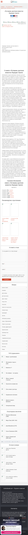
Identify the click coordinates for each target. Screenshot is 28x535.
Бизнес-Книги (5, 287)
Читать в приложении (8, 54)
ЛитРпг (3, 315)
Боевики (4, 290)
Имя (3, 263)
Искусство (4, 301)
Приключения (5, 329)
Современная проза (6, 338)
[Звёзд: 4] (19, 22)
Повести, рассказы (6, 324)
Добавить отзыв (14, 17)
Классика (4, 304)
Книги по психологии (6, 307)
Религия (4, 335)
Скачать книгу (6, 62)
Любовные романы (6, 318)
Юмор (3, 349)
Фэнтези (4, 346)
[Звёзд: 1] (5, 22)
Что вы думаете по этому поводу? (9, 251)
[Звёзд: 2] (10, 22)
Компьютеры (5, 310)
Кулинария (4, 312)
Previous (4, 441)
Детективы (4, 293)
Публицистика (5, 332)
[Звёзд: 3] (14, 22)
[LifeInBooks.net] (14, 1)
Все (2, 441)
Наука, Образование (6, 321)
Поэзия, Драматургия (7, 327)
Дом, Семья (4, 298)
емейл (4, 269)
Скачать (11, 190)
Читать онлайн (6, 58)
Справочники (5, 341)
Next (19, 441)
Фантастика (4, 343)
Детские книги (5, 296)
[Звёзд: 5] (23, 22)
